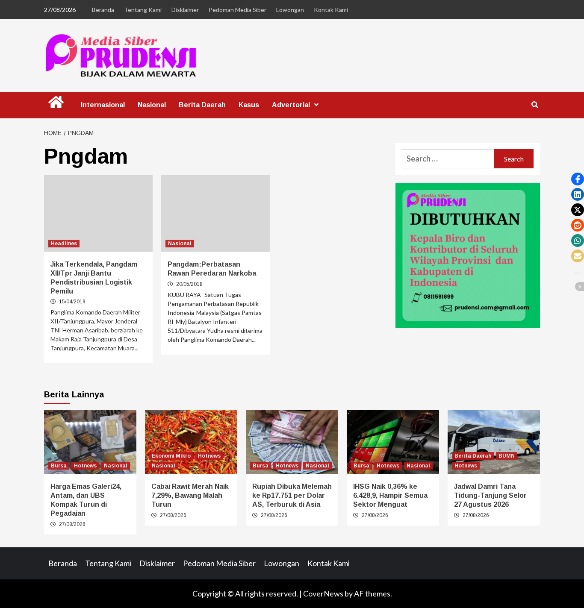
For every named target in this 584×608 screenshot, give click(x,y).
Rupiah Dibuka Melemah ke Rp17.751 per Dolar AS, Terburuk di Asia (292, 495)
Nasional (152, 105)
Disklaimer (185, 9)
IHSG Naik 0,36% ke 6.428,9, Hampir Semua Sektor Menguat (390, 495)
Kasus (249, 105)
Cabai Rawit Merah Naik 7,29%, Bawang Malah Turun (190, 495)
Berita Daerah (202, 105)
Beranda (103, 9)
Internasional (103, 105)
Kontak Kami (331, 9)
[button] (577, 179)
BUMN (506, 456)
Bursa (59, 466)
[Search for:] (448, 158)
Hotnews (85, 466)
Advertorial (291, 105)
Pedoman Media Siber (237, 9)
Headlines (64, 244)
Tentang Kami (143, 9)
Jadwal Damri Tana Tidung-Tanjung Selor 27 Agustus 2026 (490, 495)
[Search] (534, 105)
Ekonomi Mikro (171, 456)
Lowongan (290, 9)
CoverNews (323, 593)
